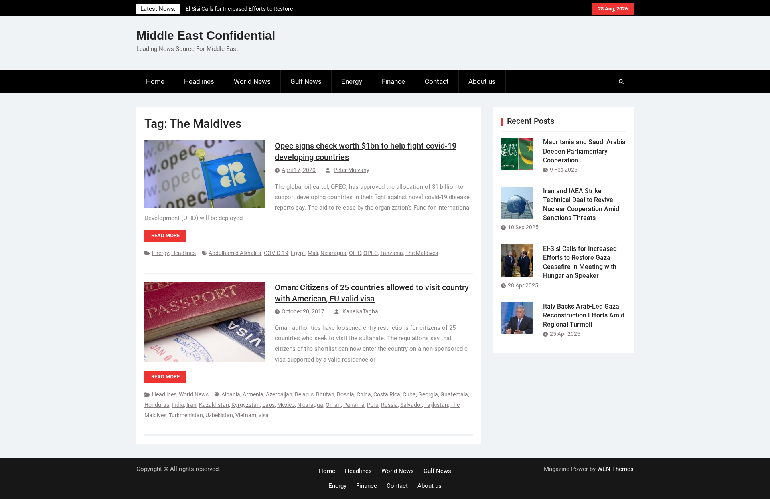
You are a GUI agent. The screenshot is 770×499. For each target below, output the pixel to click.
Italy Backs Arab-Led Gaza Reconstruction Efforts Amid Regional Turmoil (583, 315)
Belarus (304, 394)
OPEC (370, 253)
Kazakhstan (214, 405)
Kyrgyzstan (245, 405)
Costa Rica (386, 394)
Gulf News (306, 81)
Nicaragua (333, 253)
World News (252, 81)
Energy (351, 81)
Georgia (428, 394)
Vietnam (245, 415)
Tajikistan (436, 405)
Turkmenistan (186, 415)
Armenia (253, 394)
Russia (389, 405)
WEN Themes (615, 469)
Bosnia (345, 394)
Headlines (199, 81)
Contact (437, 81)
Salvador (411, 405)
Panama (354, 405)
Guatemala (454, 394)
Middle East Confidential (205, 35)
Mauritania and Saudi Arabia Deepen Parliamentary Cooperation (584, 151)
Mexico (286, 405)
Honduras (156, 405)
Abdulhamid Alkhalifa (235, 253)
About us (482, 81)
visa (264, 415)
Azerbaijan (279, 394)
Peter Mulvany (351, 170)
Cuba (409, 394)
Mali (313, 253)
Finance (393, 81)
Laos (268, 405)
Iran (191, 405)
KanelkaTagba (360, 311)
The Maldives (421, 253)
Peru (373, 405)
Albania (230, 394)
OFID (355, 253)
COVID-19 (276, 253)
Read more (165, 235)
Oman (333, 405)
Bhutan (325, 394)
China (364, 394)
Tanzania (391, 253)
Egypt (298, 253)
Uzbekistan (219, 415)
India (178, 405)
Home (155, 81)
